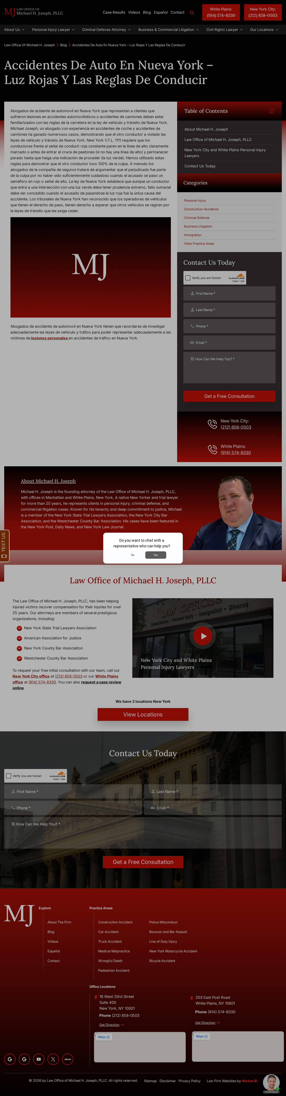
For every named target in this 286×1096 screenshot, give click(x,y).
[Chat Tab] (143, 548)
